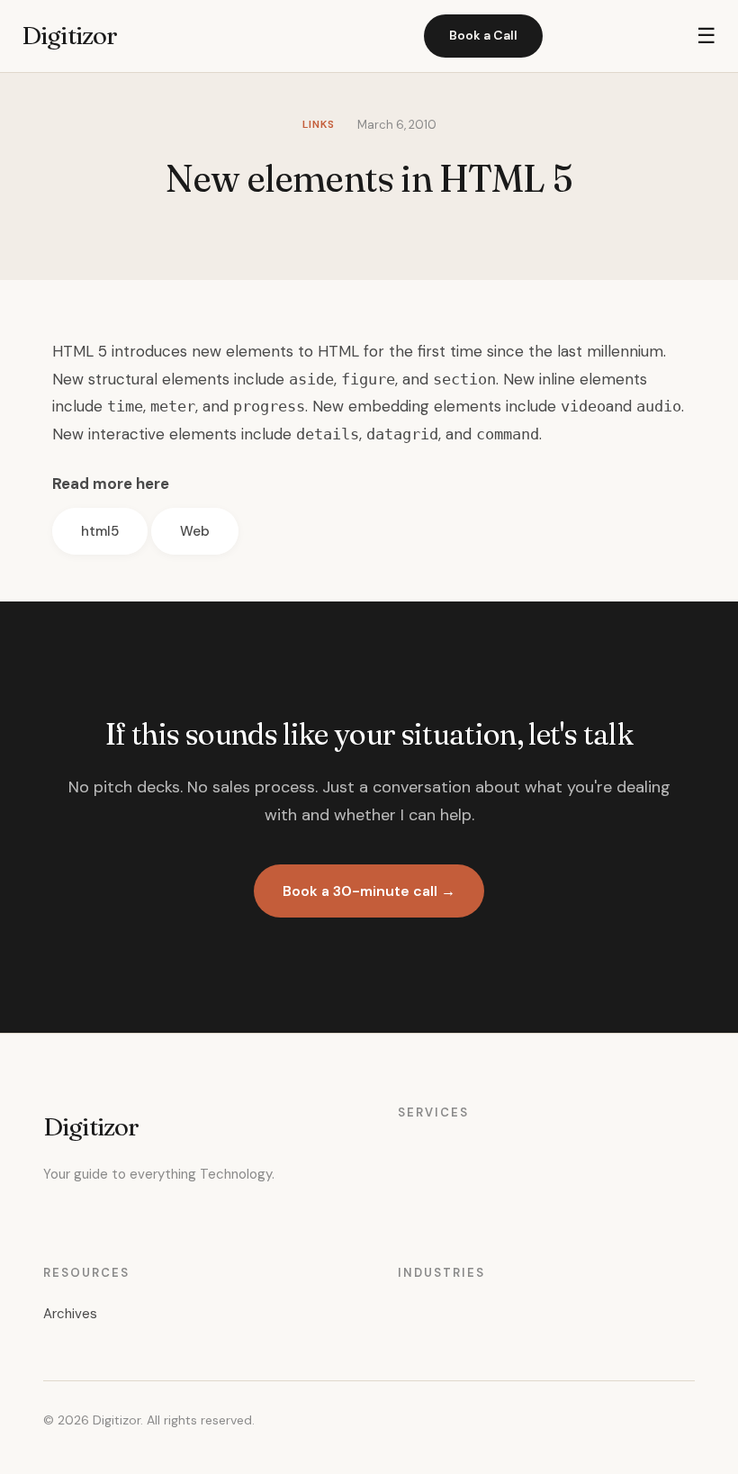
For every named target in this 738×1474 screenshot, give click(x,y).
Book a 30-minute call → (369, 891)
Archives (70, 1314)
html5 (100, 531)
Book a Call (483, 35)
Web (195, 531)
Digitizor (69, 35)
